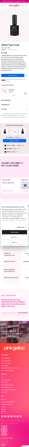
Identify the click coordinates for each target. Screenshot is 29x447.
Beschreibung (6, 100)
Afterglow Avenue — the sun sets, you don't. (14, 1)
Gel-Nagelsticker (6, 360)
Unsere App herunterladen (8, 390)
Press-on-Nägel (6, 363)
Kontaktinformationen (11, 423)
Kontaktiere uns (5, 380)
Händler (3, 412)
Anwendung (5, 104)
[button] (25, 446)
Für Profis (4, 392)
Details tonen (20, 227)
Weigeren (14, 242)
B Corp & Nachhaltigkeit (8, 402)
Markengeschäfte (6, 404)
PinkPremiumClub (6, 387)
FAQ (2, 377)
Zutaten (4, 109)
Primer (8, 151)
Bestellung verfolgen (7, 385)
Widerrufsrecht (5, 420)
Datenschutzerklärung (15, 420)
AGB (23, 420)
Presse (3, 407)
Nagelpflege (4, 365)
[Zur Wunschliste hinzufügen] (26, 75)
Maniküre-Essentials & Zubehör (10, 368)
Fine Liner (11, 89)
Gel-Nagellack (5, 358)
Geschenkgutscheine (7, 370)
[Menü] (2, 6)
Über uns (3, 399)
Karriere (3, 409)
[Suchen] (5, 6)
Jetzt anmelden (23, 312)
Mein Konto (4, 382)
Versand (3, 423)
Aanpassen (14, 237)
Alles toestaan (14, 232)
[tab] (14, 95)
